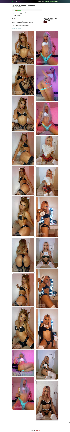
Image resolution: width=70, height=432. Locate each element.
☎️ (18, 10)
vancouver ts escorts (18, 28)
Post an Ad (39, 1)
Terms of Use (39, 428)
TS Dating (56, 1)
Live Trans (51, 1)
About (43, 1)
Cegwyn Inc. (38, 430)
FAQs (42, 428)
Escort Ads (47, 1)
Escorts (16, 1)
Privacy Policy (33, 428)
